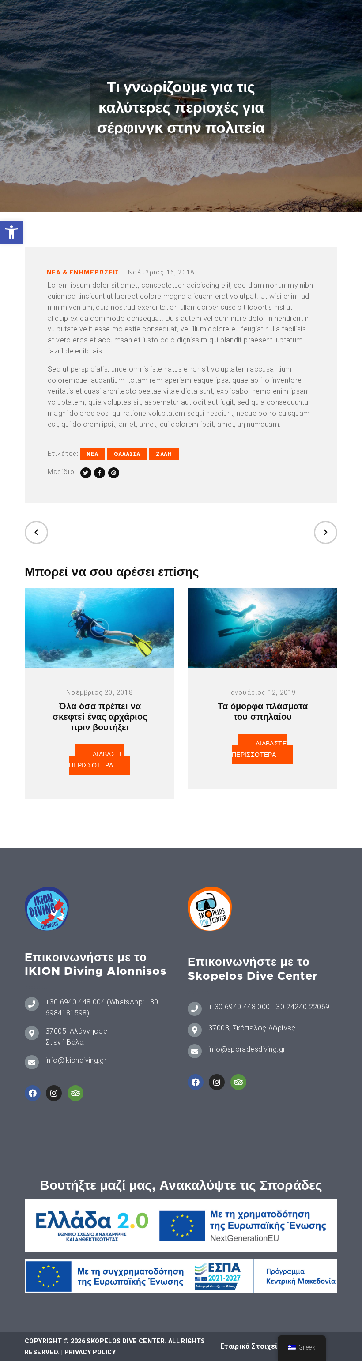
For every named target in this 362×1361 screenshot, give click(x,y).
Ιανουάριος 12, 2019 (262, 692)
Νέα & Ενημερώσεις (83, 272)
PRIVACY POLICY (90, 1352)
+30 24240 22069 (301, 1007)
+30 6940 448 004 (75, 1002)
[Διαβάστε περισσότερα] (99, 628)
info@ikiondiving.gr (75, 1060)
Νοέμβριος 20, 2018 (99, 692)
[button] (11, 232)
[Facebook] (33, 1093)
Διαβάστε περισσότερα (96, 759)
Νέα (92, 454)
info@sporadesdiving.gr (246, 1049)
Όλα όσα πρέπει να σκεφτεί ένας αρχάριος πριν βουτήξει (100, 717)
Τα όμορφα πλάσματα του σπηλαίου (263, 711)
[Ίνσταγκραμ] (54, 1093)
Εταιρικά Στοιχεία (251, 1346)
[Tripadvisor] (75, 1093)
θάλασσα (127, 454)
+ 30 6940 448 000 (239, 1007)
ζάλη (164, 454)
